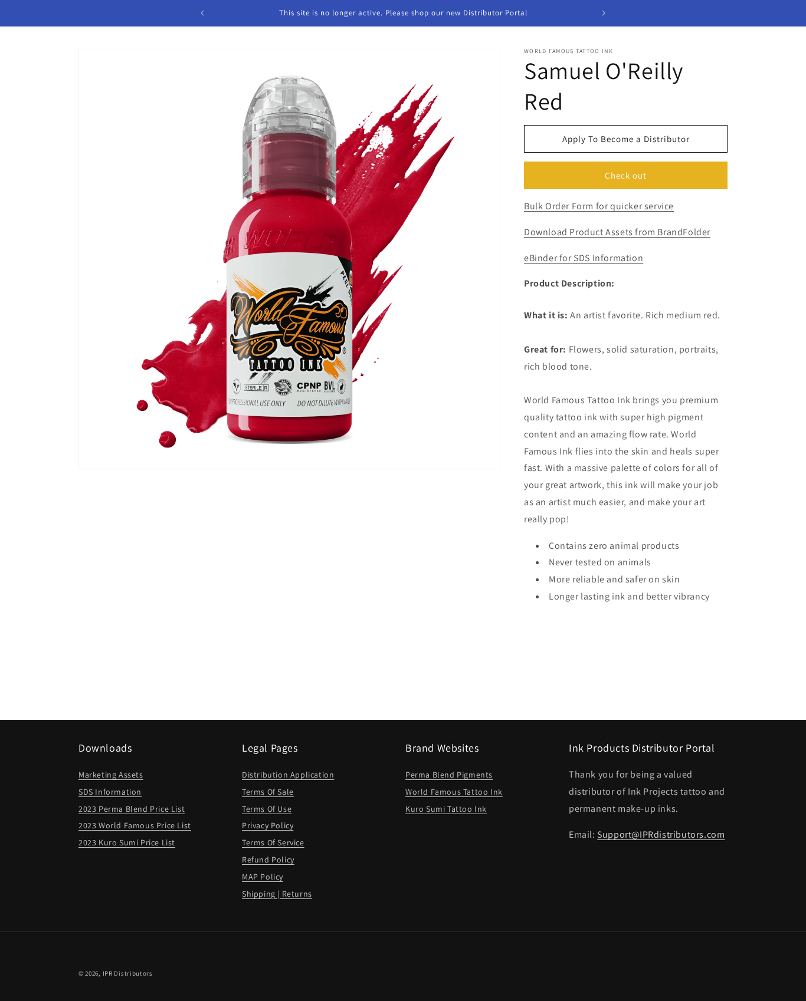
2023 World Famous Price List (134, 825)
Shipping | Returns (277, 893)
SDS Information (110, 791)
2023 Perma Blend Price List (131, 809)
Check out (626, 175)
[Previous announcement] (202, 13)
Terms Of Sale (268, 791)
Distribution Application (288, 774)
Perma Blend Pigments (449, 774)
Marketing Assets (110, 774)
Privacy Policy (267, 825)
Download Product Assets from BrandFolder (617, 232)
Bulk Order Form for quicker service (599, 206)
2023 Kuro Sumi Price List (126, 842)
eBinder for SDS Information (583, 258)
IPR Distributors (128, 973)
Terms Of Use (266, 809)
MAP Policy (262, 876)
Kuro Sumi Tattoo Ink (446, 809)
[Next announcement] (604, 13)
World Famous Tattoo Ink (454, 791)
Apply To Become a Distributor (626, 138)
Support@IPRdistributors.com (661, 834)
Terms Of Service (273, 842)
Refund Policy (268, 859)
